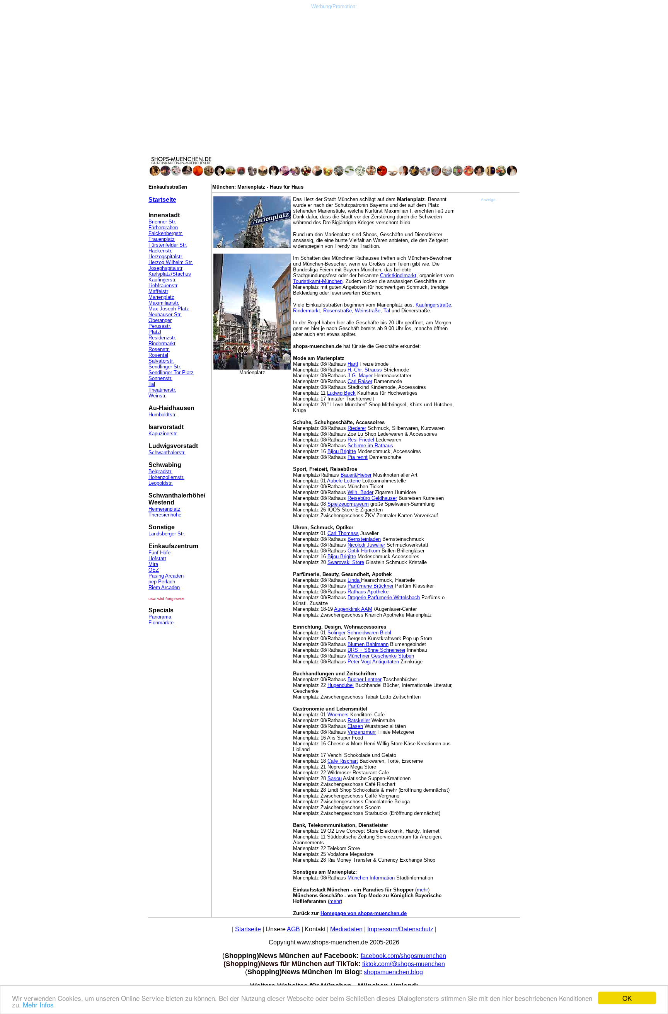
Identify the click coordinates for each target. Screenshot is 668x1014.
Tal (151, 384)
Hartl (353, 364)
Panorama (159, 617)
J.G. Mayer (360, 375)
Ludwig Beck (341, 393)
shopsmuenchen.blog (393, 972)
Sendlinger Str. (164, 367)
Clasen (355, 726)
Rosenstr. (159, 349)
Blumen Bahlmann (368, 644)
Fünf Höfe (159, 553)
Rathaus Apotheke (368, 592)
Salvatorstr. (161, 361)
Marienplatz (161, 297)
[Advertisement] (334, 26)
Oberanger (160, 320)
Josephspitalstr (165, 268)
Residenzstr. (162, 338)
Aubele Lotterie (344, 481)
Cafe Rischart (342, 761)
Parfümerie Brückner (371, 586)
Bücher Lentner (365, 679)
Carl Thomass (343, 533)
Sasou (334, 778)
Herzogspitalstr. (165, 256)
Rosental (158, 355)
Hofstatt (157, 558)
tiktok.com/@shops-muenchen (403, 964)
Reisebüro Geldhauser (372, 498)
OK (627, 998)
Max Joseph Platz (168, 309)
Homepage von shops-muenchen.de (363, 913)
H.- (351, 370)
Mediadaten (346, 929)
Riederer (357, 428)
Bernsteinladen (364, 539)
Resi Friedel (361, 440)
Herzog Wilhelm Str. (170, 262)
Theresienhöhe (164, 515)
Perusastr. (159, 326)
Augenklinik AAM (353, 609)
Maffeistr (158, 291)
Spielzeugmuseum (348, 504)
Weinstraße (367, 311)
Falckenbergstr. (165, 233)
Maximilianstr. (163, 303)
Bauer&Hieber (356, 475)
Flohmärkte (161, 622)
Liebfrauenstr (162, 285)
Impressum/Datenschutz (400, 929)
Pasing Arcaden (166, 576)
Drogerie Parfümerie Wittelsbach (384, 597)
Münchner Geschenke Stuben (381, 656)
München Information (371, 878)
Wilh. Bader (360, 492)
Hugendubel (340, 685)
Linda (354, 580)
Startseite (162, 199)
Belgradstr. (160, 471)
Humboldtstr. (162, 415)
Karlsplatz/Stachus (169, 274)
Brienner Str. (162, 222)
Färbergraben (163, 227)
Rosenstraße (337, 311)
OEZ (153, 570)
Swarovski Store (345, 562)
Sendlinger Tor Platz (171, 372)
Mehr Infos (38, 1004)
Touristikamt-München (318, 281)
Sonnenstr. (160, 378)
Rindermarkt (162, 343)
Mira (153, 564)
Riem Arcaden (164, 587)
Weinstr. (157, 396)
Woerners (338, 714)
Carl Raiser (360, 381)
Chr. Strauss (368, 370)
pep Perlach (161, 582)
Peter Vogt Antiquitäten (373, 662)
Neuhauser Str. (165, 314)
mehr (422, 890)
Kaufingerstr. (162, 280)
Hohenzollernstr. (166, 477)
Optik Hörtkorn (364, 551)
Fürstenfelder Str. (167, 245)
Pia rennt (358, 457)
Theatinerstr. (162, 390)
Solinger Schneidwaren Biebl (359, 633)
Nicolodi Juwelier (366, 545)
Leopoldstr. (160, 483)
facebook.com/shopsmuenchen (403, 956)
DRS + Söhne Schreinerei (376, 650)
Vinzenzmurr (362, 732)
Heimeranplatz (164, 509)
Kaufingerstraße (433, 305)
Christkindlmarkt (398, 275)
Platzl (154, 332)
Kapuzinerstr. (163, 433)
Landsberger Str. (166, 534)
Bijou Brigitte (341, 451)
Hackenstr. (160, 251)
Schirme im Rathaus (370, 445)
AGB (293, 929)
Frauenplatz (161, 239)
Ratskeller (359, 720)
